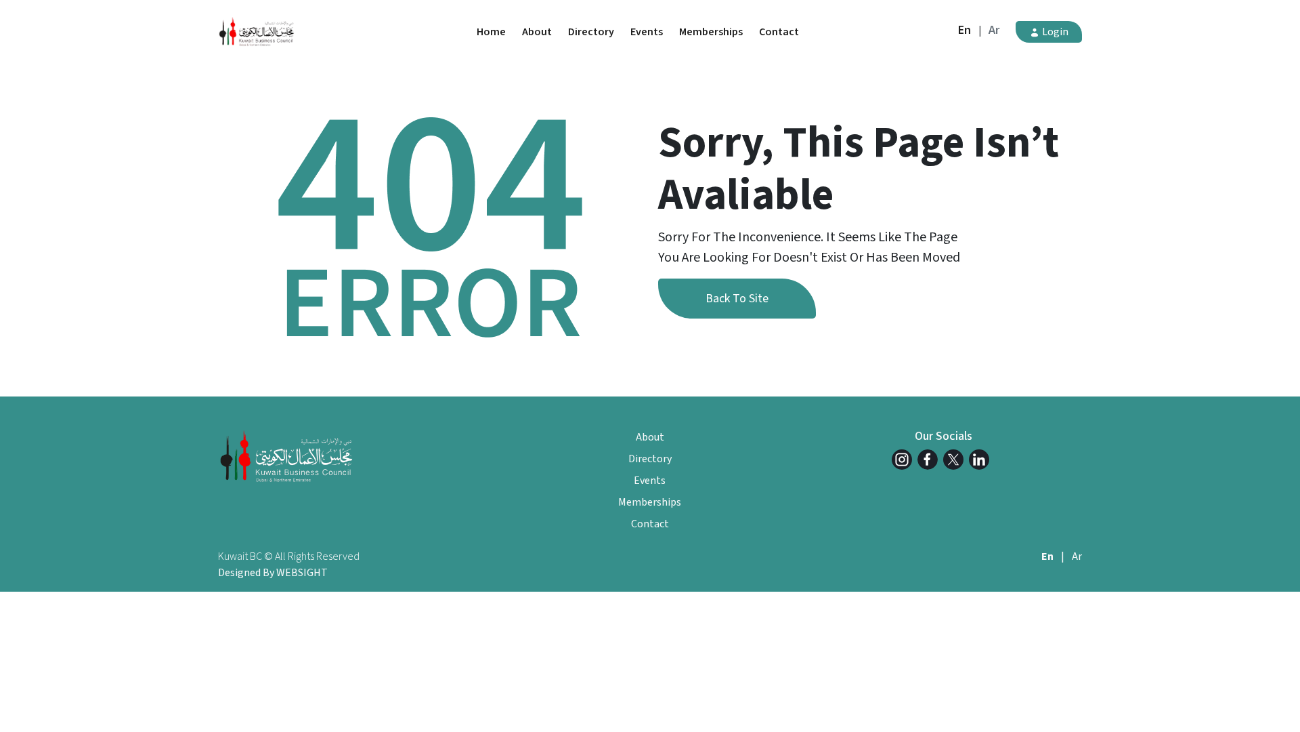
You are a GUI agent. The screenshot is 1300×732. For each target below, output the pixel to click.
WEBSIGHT (302, 572)
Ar (994, 30)
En (964, 30)
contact (779, 31)
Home (491, 31)
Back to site (737, 298)
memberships (711, 31)
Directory (591, 31)
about (537, 31)
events (646, 31)
